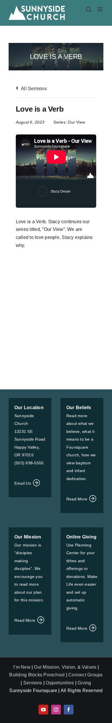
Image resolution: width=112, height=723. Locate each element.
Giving (84, 682)
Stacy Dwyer (61, 191)
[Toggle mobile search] (89, 9)
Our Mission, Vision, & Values (65, 667)
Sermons (32, 682)
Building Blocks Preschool (37, 674)
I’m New (22, 667)
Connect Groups (85, 674)
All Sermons (33, 88)
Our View (76, 122)
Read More (77, 499)
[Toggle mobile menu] (100, 9)
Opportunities (60, 682)
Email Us (23, 483)
